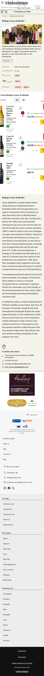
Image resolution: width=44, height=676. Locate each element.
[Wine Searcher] (22, 403)
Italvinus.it (6, 519)
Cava (5, 554)
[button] (2, 11)
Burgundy (6, 604)
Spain (17, 75)
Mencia (26, 87)
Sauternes (6, 630)
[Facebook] (9, 488)
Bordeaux (6, 599)
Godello (18, 87)
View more (6, 60)
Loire (5, 620)
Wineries (4, 16)
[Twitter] (13, 488)
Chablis (5, 635)
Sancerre (6, 640)
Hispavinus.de (8, 525)
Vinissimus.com (8, 504)
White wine (7, 549)
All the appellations (9, 564)
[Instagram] (5, 488)
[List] (17, 99)
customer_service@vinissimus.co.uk (19, 482)
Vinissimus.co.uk (9, 514)
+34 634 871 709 (12, 473)
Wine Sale (6, 559)
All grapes (6, 575)
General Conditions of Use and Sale (22, 663)
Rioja (5, 609)
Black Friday (7, 580)
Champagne (7, 594)
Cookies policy (22, 651)
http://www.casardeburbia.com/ (17, 367)
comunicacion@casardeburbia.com (18, 364)
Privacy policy (22, 657)
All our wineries (8, 570)
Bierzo (17, 81)
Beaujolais (6, 614)
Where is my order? (13, 467)
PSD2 (18, 421)
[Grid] (23, 99)
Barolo (5, 625)
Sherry (5, 538)
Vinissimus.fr (7, 509)
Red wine (6, 544)
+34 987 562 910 (11, 361)
